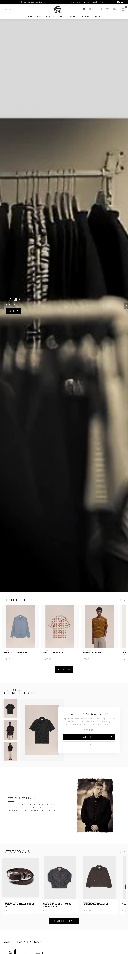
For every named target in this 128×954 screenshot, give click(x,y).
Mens (38, 17)
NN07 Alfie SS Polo (93, 652)
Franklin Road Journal (79, 17)
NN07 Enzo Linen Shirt (16, 652)
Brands (97, 17)
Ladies (49, 17)
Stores (120, 2)
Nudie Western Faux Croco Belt (19, 905)
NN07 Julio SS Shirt (54, 652)
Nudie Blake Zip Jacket (95, 904)
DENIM (60, 17)
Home (30, 17)
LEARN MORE (87, 737)
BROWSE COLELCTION (62, 921)
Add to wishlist (87, 744)
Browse (62, 669)
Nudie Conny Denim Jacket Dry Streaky (58, 905)
